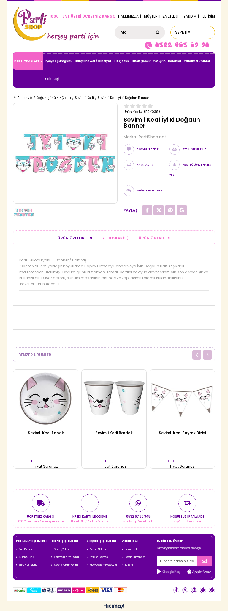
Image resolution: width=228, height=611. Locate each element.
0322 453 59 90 (182, 44)
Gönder (204, 561)
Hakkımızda (131, 549)
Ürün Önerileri (154, 238)
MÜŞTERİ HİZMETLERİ (161, 16)
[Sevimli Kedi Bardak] (114, 398)
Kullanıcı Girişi (26, 557)
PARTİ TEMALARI (26, 61)
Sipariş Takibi (61, 549)
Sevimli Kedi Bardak (114, 432)
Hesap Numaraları (135, 557)
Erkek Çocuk (141, 61)
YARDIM (190, 16)
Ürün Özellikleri (75, 238)
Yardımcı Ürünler (197, 61)
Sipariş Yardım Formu (66, 565)
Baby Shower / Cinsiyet (93, 61)
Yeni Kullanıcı (26, 549)
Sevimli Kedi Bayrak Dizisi (182, 432)
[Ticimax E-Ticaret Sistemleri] (114, 607)
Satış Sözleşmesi (99, 557)
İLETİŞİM (208, 16)
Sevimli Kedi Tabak (46, 432)
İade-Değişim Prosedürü (103, 565)
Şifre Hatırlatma (28, 565)
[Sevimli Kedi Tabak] (45, 398)
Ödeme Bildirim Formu (66, 557)
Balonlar (174, 61)
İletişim (129, 565)
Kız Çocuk (121, 61)
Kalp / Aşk (52, 79)
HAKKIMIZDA (128, 16)
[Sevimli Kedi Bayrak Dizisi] (182, 398)
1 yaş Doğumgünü (58, 61)
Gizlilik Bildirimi (98, 549)
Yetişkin (159, 61)
